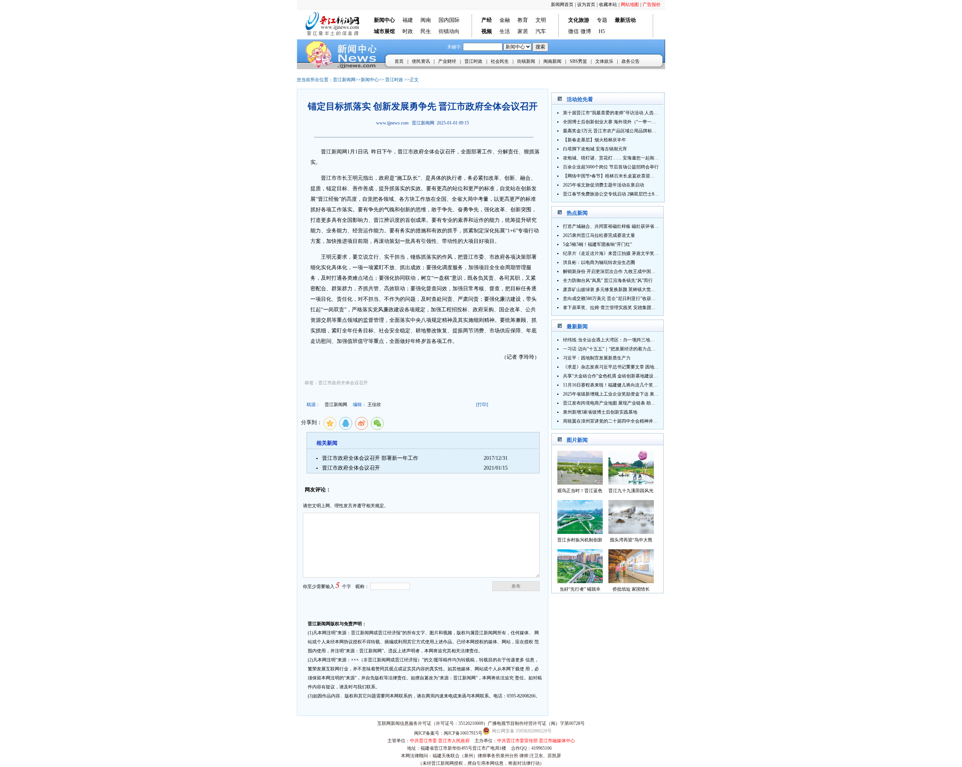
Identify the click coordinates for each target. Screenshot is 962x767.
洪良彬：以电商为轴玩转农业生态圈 (599, 262)
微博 (586, 31)
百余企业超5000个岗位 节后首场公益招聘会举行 (611, 167)
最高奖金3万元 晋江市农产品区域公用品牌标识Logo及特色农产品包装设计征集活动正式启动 (655, 130)
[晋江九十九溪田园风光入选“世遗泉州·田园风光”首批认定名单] (631, 482)
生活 (504, 31)
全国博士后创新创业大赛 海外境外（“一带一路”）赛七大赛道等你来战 (633, 121)
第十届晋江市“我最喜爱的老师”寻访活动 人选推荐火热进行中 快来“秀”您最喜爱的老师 (649, 112)
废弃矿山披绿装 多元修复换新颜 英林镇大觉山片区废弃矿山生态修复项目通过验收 (645, 289)
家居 (522, 31)
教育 (522, 20)
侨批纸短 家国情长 (631, 589)
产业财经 (447, 61)
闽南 (425, 20)
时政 (407, 31)
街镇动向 (449, 31)
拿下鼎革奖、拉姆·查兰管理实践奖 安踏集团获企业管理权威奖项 (627, 307)
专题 (602, 20)
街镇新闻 (526, 61)
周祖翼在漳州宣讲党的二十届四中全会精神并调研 (612, 421)
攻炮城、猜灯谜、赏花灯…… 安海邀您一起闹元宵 (613, 158)
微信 (573, 31)
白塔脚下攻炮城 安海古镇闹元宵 (595, 149)
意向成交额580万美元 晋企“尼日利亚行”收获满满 (611, 298)
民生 (425, 31)
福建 (407, 20)
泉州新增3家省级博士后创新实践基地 (600, 412)
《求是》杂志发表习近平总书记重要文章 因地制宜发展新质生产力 (629, 367)
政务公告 (631, 61)
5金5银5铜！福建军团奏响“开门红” (597, 244)
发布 (515, 586)
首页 (399, 61)
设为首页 (586, 4)
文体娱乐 (604, 61)
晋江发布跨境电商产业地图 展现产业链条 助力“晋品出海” (620, 403)
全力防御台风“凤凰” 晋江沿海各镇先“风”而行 (608, 280)
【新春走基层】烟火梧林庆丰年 (594, 139)
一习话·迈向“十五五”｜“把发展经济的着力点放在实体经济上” (624, 349)
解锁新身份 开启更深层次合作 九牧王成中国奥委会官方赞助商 (625, 271)
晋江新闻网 (344, 79)
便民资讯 (421, 61)
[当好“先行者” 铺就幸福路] (580, 581)
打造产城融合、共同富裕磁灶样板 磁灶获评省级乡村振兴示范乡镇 (629, 226)
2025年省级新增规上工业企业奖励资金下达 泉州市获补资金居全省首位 (633, 394)
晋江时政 (473, 61)
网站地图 (630, 4)
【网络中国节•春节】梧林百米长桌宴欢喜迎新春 (611, 176)
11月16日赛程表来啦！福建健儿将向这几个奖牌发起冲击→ (621, 385)
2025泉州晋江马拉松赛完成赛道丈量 (599, 235)
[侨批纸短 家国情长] (631, 581)
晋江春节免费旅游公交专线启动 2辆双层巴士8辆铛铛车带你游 (624, 194)
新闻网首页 (562, 4)
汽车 (540, 31)
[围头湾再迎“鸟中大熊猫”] (631, 532)
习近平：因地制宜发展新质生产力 (597, 358)
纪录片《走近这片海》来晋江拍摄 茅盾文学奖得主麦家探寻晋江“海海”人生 (637, 253)
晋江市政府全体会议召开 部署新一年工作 (370, 458)
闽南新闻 (552, 61)
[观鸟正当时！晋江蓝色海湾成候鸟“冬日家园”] (580, 482)
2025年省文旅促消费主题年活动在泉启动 (603, 185)
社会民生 (500, 61)
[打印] (482, 404)
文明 (540, 20)
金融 (504, 20)
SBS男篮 (578, 61)
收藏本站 (608, 4)
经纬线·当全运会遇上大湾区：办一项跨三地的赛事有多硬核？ (624, 340)
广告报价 (652, 4)
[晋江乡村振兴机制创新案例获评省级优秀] (580, 532)
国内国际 (449, 20)
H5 (602, 31)
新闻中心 (370, 79)
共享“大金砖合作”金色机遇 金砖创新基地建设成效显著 (617, 376)
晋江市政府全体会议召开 (351, 468)
